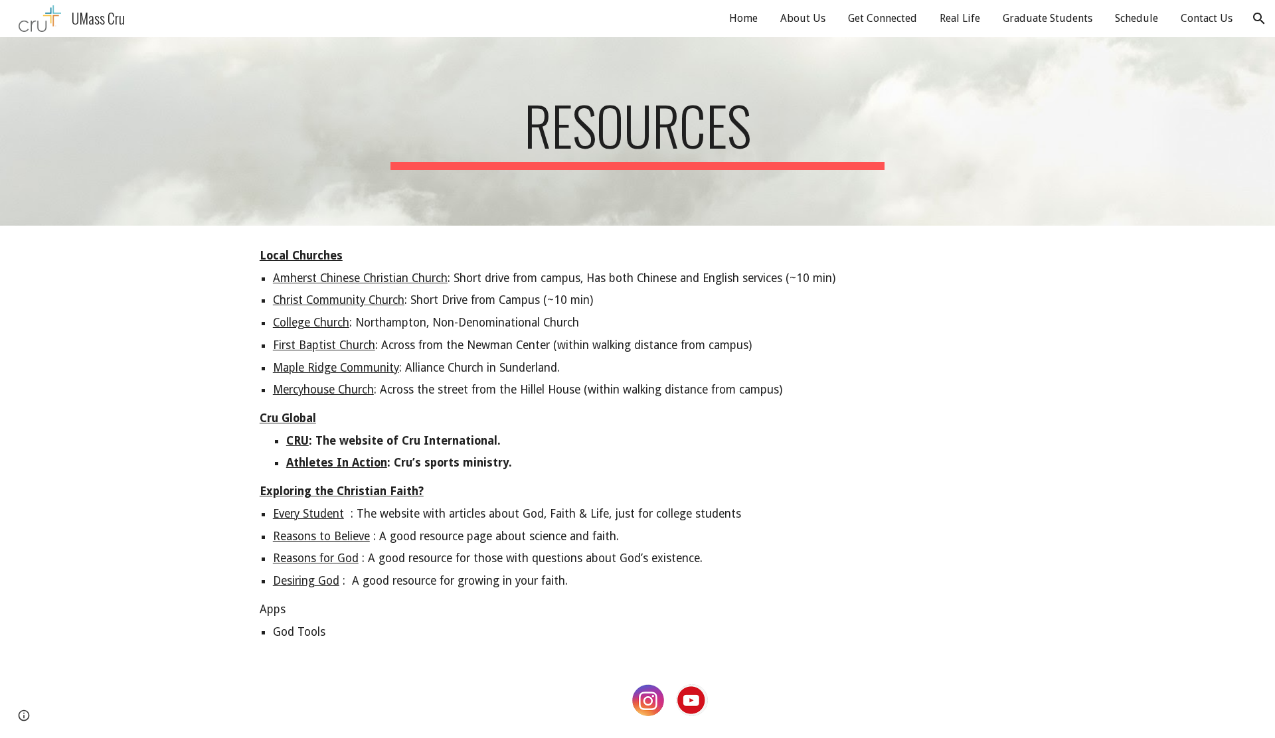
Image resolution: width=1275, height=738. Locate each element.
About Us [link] (802, 18)
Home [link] (743, 18)
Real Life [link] (960, 18)
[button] (1259, 19)
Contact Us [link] (1206, 18)
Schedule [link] (1136, 18)
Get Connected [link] (882, 18)
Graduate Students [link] (1047, 18)
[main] (637, 131)
